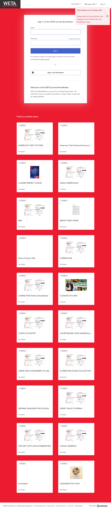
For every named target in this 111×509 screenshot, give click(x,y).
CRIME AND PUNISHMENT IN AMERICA (35, 371)
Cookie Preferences (40, 506)
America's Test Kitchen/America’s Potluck (77, 145)
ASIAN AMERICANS (69, 183)
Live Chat (70, 506)
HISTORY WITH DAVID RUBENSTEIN (34, 446)
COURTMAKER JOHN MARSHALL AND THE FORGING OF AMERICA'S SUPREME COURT (77, 333)
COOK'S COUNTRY (27, 333)
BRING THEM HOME (69, 220)
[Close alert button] (107, 16)
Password (34, 38)
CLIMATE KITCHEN (69, 295)
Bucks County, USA (26, 258)
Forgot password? (74, 39)
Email (32, 28)
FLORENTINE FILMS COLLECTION (75, 371)
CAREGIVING (66, 258)
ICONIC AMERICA (68, 446)
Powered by (92, 506)
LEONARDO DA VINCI (70, 483)
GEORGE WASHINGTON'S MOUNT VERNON (35, 408)
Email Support (78, 506)
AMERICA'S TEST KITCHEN (30, 145)
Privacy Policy (52, 56)
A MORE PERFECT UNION (30, 183)
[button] (91, 4)
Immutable (23, 483)
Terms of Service (44, 59)
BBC (20, 220)
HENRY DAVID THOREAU (71, 408)
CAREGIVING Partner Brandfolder (33, 295)
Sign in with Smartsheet (55, 72)
